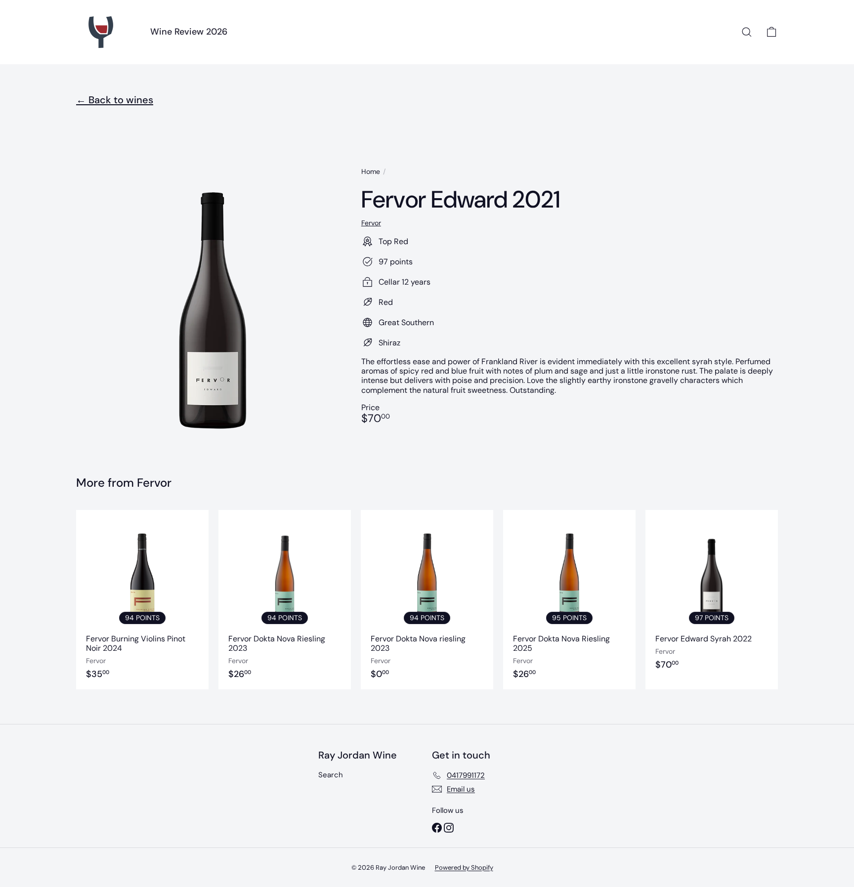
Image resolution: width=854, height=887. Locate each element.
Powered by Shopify (464, 867)
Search (330, 775)
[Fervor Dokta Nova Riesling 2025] (569, 599)
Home (370, 172)
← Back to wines (114, 99)
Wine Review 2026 (188, 32)
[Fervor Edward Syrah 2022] (711, 599)
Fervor (154, 482)
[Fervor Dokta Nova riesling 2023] (427, 599)
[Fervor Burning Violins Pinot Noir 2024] (142, 599)
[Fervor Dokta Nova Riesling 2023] (284, 599)
